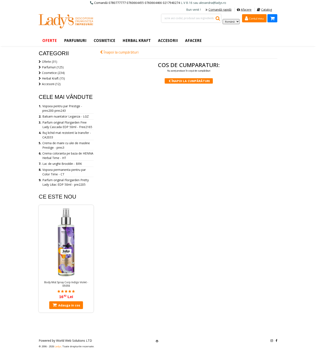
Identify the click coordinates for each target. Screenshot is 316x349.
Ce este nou (57, 196)
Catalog (266, 10)
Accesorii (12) (51, 84)
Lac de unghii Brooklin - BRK (62, 164)
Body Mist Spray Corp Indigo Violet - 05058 (66, 284)
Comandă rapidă (220, 10)
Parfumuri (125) (53, 67)
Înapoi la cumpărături (120, 52)
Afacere (246, 10)
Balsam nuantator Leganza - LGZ (65, 116)
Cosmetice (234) (53, 73)
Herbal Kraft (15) (53, 78)
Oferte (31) (49, 62)
